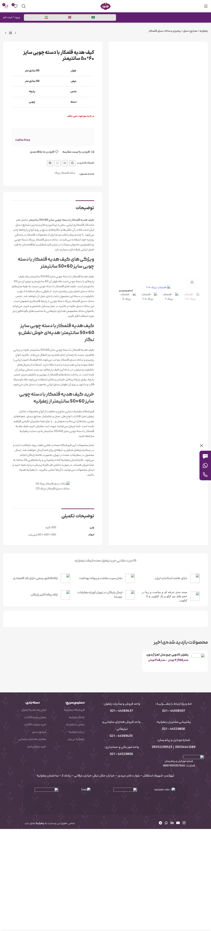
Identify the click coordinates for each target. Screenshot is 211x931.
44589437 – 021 (121, 711)
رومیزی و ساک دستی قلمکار (165, 31)
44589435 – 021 (121, 736)
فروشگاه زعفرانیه (74, 710)
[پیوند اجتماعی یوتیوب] (178, 823)
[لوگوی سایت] (105, 6)
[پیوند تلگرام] (50, 163)
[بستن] (201, 445)
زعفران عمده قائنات (35, 717)
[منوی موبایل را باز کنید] (206, 6)
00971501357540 (174, 766)
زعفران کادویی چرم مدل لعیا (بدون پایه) (167, 657)
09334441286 (185, 747)
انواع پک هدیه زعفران (33, 710)
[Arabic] (93, 17)
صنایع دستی (190, 31)
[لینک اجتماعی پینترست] (72, 163)
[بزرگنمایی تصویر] (192, 282)
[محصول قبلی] (15, 33)
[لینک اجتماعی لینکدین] (65, 163)
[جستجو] (24, 6)
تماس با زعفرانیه (75, 724)
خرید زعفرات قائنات (35, 724)
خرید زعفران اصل (36, 746)
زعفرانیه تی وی (76, 739)
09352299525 (162, 747)
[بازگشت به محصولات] (10, 33)
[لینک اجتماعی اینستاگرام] (184, 823)
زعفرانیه (203, 31)
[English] (70, 17)
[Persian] (46, 17)
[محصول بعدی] (5, 33)
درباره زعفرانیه (77, 732)
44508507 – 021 (173, 711)
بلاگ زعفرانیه (77, 717)
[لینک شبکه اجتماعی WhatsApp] (57, 163)
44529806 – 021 (173, 729)
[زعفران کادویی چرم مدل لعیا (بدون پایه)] (198, 661)
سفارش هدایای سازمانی (32, 739)
